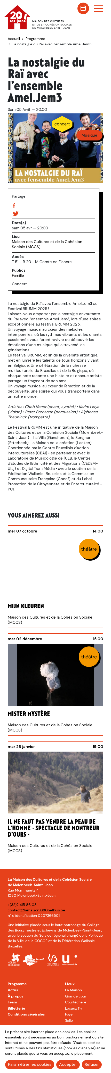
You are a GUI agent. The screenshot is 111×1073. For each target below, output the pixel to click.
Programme (35, 38)
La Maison (73, 990)
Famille (18, 275)
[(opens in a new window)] (14, 960)
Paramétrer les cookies (29, 1064)
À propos (15, 996)
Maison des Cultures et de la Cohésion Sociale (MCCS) (47, 244)
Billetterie (16, 1008)
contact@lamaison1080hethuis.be (36, 910)
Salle (69, 1020)
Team (12, 1002)
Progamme (17, 983)
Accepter (68, 1064)
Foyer (69, 1014)
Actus (13, 990)
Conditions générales (26, 1014)
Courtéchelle (75, 1002)
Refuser (92, 1064)
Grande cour (75, 996)
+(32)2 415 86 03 (22, 904)
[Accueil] (21, 28)
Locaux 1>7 (73, 1008)
